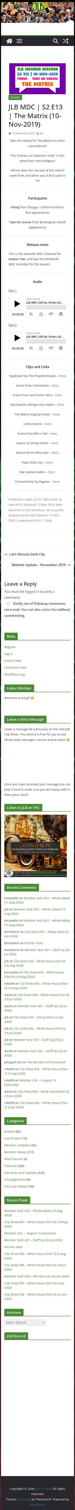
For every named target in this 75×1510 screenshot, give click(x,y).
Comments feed (15, 667)
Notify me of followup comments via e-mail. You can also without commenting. (37, 609)
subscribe (49, 609)
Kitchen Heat (33, 943)
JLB (41, 133)
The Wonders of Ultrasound (46, 1062)
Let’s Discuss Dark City (27, 554)
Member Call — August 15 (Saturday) (30, 1233)
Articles (9, 1131)
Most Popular (13, 1159)
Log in (8, 654)
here (62, 376)
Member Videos (15, 1152)
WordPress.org (14, 674)
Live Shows (12, 1138)
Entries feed (12, 661)
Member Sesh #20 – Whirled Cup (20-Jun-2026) (37, 1276)
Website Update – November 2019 (39, 565)
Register (10, 647)
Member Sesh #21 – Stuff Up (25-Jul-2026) (33, 1240)
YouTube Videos (15, 1186)
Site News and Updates (20, 1173)
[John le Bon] (37, 5)
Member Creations (17, 1145)
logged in (32, 591)
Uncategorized (14, 1179)
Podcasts (15, 97)
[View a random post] (66, 41)
